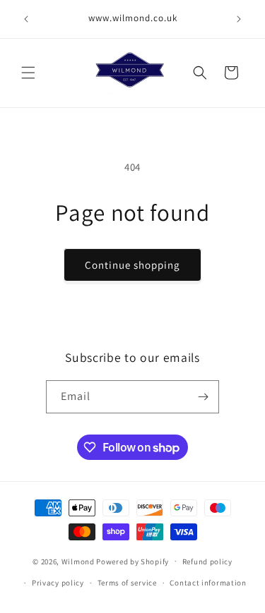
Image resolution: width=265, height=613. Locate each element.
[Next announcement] (238, 19)
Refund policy (207, 561)
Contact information (208, 583)
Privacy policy (58, 583)
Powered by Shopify (132, 561)
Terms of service (127, 583)
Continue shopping (132, 265)
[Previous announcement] (26, 19)
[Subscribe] (202, 396)
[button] (28, 72)
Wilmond (78, 561)
